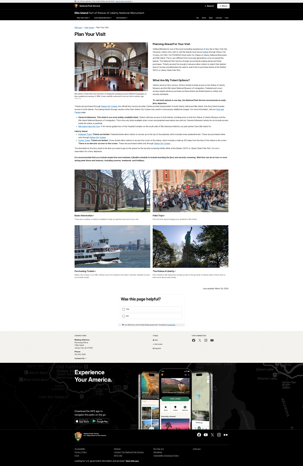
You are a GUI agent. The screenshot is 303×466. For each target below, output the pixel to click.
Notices (117, 449)
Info (197, 18)
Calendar (219, 18)
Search (210, 6)
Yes (127, 309)
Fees (226, 18)
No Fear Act (158, 449)
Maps (211, 18)
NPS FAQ (118, 455)
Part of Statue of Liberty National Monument (109, 12)
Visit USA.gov (132, 461)
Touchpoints (171, 325)
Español (157, 348)
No (127, 316)
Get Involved (121, 18)
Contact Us (80, 358)
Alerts (204, 18)
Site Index (158, 344)
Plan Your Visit (82, 18)
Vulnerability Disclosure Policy (166, 455)
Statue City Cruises (109, 106)
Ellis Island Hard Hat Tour (89, 126)
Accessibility (80, 449)
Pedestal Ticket (85, 134)
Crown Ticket (84, 140)
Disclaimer (157, 452)
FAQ (156, 340)
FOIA (77, 455)
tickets (206, 52)
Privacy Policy (81, 452)
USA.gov (197, 449)
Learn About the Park (102, 18)
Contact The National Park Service (129, 452)
